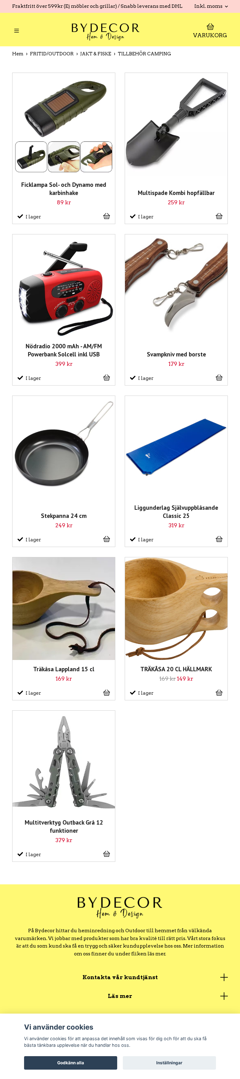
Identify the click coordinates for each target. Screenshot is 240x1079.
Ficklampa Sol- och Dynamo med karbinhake (63, 189)
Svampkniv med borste (176, 354)
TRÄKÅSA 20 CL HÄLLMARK (176, 669)
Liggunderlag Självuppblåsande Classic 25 (176, 511)
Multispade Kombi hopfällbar (176, 193)
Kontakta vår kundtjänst (120, 977)
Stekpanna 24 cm (64, 515)
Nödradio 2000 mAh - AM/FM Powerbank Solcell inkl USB (64, 350)
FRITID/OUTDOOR (52, 54)
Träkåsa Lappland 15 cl (63, 669)
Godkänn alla (70, 1062)
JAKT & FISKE (95, 54)
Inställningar (169, 1062)
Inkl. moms (208, 6)
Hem (17, 54)
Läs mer (120, 996)
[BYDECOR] (106, 31)
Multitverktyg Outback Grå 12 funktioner (64, 826)
